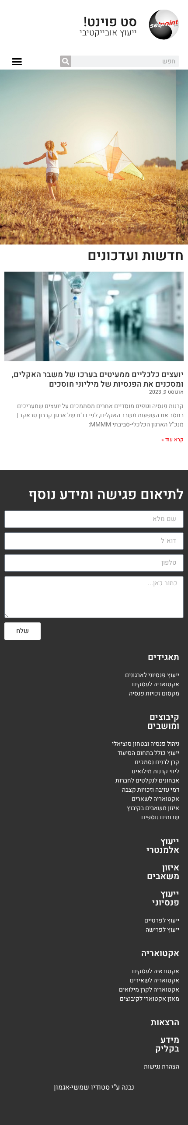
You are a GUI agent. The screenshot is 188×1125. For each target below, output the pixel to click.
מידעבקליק (167, 1044)
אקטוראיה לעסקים (155, 971)
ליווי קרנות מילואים (155, 771)
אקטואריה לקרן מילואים (149, 989)
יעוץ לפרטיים (160, 920)
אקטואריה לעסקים (155, 684)
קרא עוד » (172, 440)
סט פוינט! (110, 22)
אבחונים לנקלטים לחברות (147, 780)
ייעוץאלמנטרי (162, 845)
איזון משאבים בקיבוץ (153, 808)
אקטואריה (160, 953)
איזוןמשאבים (163, 872)
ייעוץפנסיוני (165, 898)
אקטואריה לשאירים (154, 980)
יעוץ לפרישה (162, 929)
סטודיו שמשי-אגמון (82, 1087)
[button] (17, 61)
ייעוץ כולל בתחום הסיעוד (148, 753)
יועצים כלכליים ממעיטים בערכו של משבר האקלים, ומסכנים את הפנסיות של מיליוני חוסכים (98, 379)
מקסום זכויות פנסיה (154, 693)
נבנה (128, 1087)
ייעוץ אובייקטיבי (108, 32)
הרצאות (165, 1022)
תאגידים (163, 657)
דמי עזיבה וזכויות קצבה (150, 789)
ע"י (116, 1087)
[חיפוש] (65, 61)
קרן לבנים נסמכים (157, 762)
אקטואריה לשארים (155, 799)
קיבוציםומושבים (163, 721)
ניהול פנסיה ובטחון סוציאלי (145, 743)
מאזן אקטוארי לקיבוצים (149, 998)
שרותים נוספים (160, 817)
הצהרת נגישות (161, 1066)
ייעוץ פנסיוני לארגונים (152, 675)
